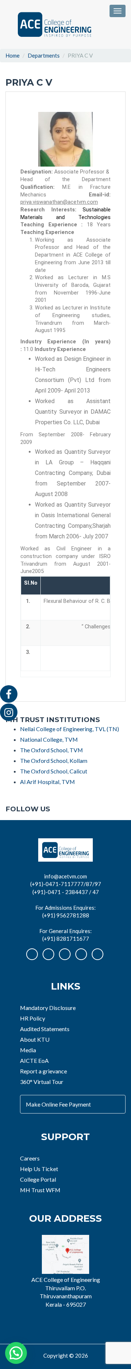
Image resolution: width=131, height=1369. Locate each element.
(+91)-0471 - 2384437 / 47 (65, 892)
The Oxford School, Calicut (53, 771)
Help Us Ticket (39, 1168)
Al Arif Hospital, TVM (47, 781)
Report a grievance (43, 1071)
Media (28, 1049)
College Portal (38, 1179)
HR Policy (32, 1018)
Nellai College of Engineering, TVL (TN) (69, 728)
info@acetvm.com (65, 876)
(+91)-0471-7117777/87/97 (65, 884)
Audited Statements (45, 1028)
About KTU (34, 1039)
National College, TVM (49, 739)
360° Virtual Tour (41, 1081)
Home (12, 55)
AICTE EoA (34, 1060)
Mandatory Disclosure (48, 1007)
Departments (44, 55)
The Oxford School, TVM (51, 749)
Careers (30, 1158)
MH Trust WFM (40, 1189)
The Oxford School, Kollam (53, 760)
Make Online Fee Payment (58, 1104)
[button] (16, 1353)
